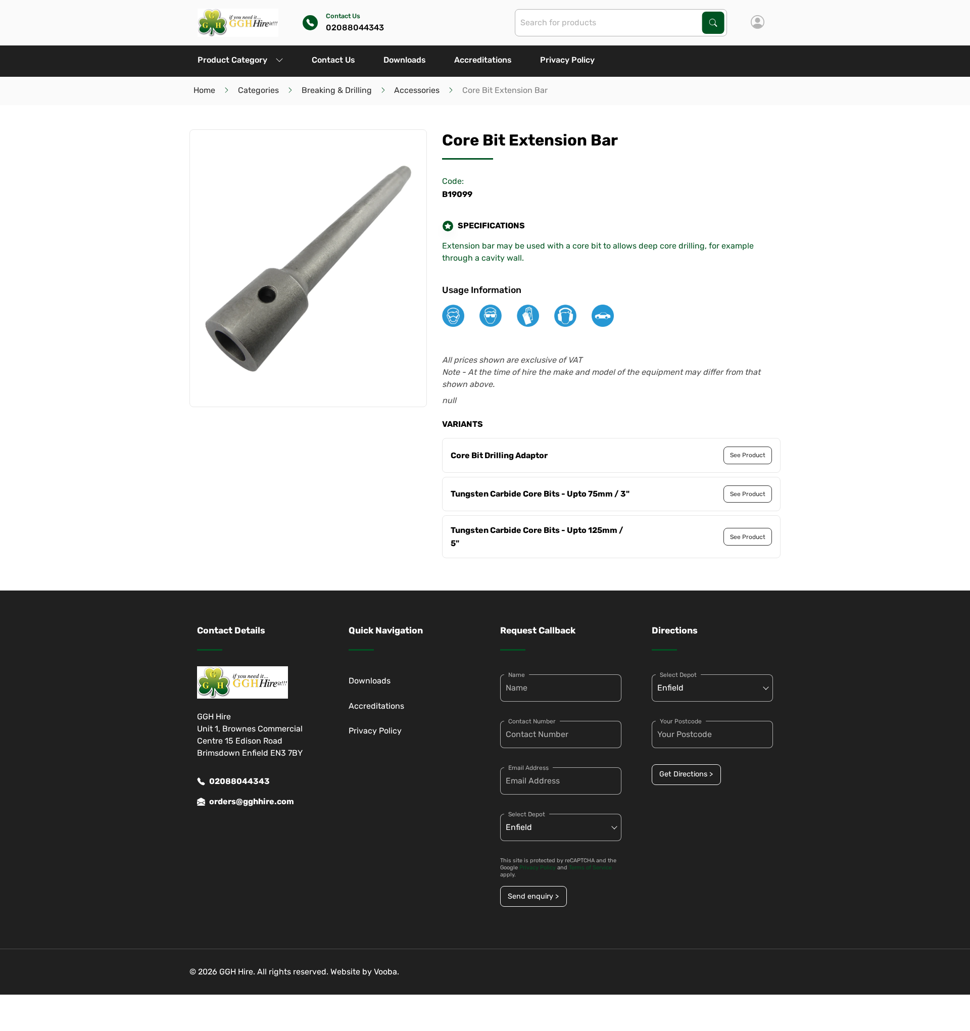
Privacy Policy (567, 60)
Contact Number (532, 721)
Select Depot (526, 814)
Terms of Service (590, 867)
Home (204, 90)
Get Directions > (686, 774)
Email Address (528, 767)
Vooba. (386, 971)
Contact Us (333, 60)
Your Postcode (681, 721)
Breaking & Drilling (337, 90)
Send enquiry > (533, 896)
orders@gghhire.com (251, 801)
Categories (258, 90)
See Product (747, 455)
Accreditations (483, 60)
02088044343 (239, 781)
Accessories (417, 90)
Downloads (404, 60)
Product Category (232, 60)
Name (516, 674)
